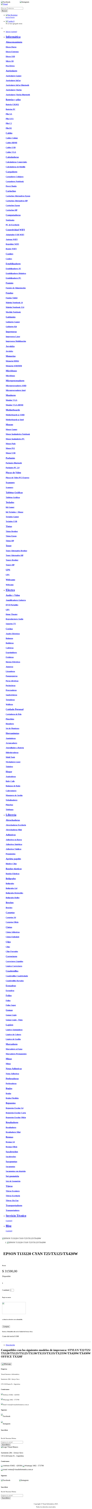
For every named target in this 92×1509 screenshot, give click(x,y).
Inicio (11, 32)
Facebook (14, 2)
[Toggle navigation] (2, 28)
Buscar (4, 11)
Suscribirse (6, 1445)
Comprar (6, 1326)
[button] (48, 36)
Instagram (33, 2)
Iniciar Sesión (10, 17)
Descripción (10, 1345)
